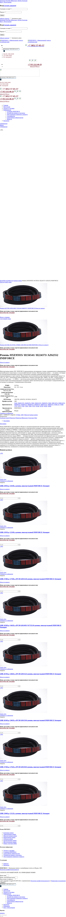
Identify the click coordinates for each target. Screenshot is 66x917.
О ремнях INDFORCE (9, 852)
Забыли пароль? (4, 18)
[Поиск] (4, 51)
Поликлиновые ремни (9, 840)
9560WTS (45, 403)
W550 (41, 406)
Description (6, 421)
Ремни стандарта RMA (10, 843)
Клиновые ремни (8, 833)
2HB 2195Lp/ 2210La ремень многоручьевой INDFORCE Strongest (24, 532)
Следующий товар (5, 318)
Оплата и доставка (8, 850)
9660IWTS (31, 404)
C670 (19, 406)
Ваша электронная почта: (7, 877)
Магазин (5, 280)
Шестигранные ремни (9, 842)
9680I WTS (44, 404)
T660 (30, 406)
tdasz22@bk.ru (34, 66)
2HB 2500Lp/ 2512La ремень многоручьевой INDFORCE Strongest (24, 813)
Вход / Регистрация (9, 907)
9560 (32, 403)
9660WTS (37, 404)
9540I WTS (21, 403)
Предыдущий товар (6, 282)
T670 (33, 406)
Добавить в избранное (6, 413)
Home (1, 280)
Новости (6, 863)
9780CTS (56, 404)
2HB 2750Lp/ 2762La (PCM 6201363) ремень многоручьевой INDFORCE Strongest (30, 767)
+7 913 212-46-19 (35, 64)
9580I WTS (61, 403)
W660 (49, 406)
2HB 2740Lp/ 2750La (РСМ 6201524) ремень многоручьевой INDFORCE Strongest (30, 579)
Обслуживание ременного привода (13, 856)
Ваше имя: (3, 875)
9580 (49, 403)
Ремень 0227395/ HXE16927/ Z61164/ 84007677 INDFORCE (17, 308)
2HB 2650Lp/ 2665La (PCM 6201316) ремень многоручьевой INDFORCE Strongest (30, 720)
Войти (2, 15)
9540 (15, 403)
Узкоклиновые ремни (9, 834)
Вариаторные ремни (9, 837)
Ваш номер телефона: (6, 879)
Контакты (6, 865)
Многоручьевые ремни (15, 280)
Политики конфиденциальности (40, 881)
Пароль (2, 12)
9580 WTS (55, 403)
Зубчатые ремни (8, 839)
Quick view (3, 479)
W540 (37, 406)
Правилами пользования (58, 881)
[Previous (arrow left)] (0, 916)
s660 (22, 415)
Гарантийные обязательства (11, 853)
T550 (22, 406)
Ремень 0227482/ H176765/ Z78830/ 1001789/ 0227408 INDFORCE (19, 345)
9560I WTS (38, 403)
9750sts (18, 415)
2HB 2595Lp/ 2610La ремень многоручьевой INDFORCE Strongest (24, 486)
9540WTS (28, 403)
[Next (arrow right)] (2, 916)
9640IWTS (17, 404)
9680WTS (50, 404)
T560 (26, 406)
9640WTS (24, 404)
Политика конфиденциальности (9, 869)
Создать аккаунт (10, 6)
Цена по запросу (40, 308)
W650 (45, 406)
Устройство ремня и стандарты (12, 855)
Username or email (5, 9)
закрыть (2, 913)
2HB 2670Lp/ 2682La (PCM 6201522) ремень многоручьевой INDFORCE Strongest (30, 674)
